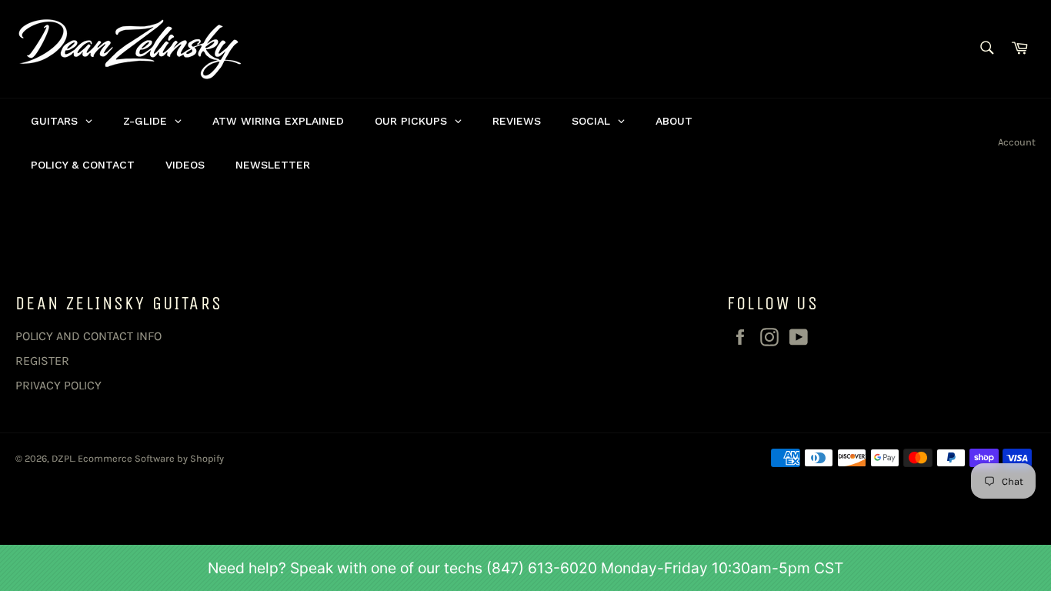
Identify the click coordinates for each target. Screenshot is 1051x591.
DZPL (63, 458)
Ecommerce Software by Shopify (151, 458)
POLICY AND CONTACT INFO (88, 336)
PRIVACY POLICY (58, 385)
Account (1017, 142)
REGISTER (42, 360)
